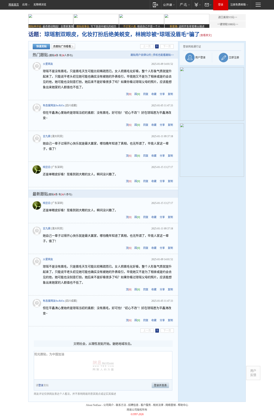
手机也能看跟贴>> (163, 54)
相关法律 (158, 405)
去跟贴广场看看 (62, 46)
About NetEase (93, 405)
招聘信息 (133, 405)
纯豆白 (47, 167)
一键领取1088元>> (227, 24)
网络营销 (170, 405)
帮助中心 (183, 405)
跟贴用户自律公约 (141, 54)
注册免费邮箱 (238, 4)
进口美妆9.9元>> (227, 17)
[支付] (197, 4)
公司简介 (108, 405)
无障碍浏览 (39, 4)
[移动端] (155, 4)
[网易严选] (184, 4)
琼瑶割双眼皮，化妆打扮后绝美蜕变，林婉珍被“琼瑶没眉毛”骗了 (122, 34)
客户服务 (146, 405)
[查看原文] (206, 35)
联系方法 (121, 405)
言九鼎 (47, 136)
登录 (220, 4)
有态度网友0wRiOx (53, 105)
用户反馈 (253, 373)
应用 (24, 4)
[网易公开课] (168, 4)
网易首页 (14, 4)
